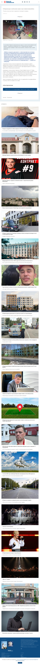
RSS (21, 655)
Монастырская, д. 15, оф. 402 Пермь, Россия (5, 657)
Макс (23, 657)
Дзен (21, 657)
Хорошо (20, 662)
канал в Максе (17, 89)
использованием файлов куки (23, 659)
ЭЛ (31, 644)
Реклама (22, 654)
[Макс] (25, 2)
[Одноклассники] (29, 2)
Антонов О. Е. (9, 655)
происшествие (9, 97)
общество (4, 97)
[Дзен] (22, 2)
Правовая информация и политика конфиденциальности (29, 646)
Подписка (22, 656)
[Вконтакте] (27, 2)
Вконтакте (25, 657)
